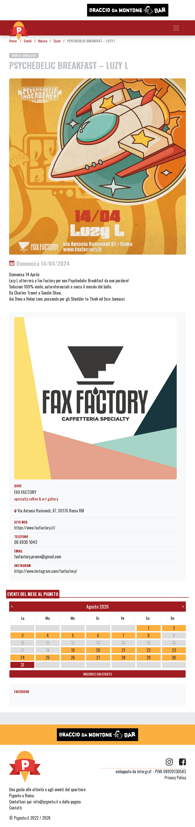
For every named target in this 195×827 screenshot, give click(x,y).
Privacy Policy (175, 777)
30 (174, 657)
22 (149, 650)
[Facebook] (182, 762)
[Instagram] (172, 762)
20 (98, 650)
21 (123, 650)
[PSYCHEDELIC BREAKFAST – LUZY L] (97, 166)
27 (98, 657)
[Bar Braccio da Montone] (127, 10)
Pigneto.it (21, 818)
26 (73, 657)
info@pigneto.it (45, 802)
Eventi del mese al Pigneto (32, 594)
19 (73, 650)
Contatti (15, 808)
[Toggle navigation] (176, 28)
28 (123, 657)
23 (174, 650)
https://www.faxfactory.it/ (34, 528)
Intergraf (144, 771)
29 (149, 657)
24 (22, 657)
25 (48, 657)
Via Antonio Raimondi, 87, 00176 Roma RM (50, 511)
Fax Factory (25, 492)
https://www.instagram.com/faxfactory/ (45, 571)
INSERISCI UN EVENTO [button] (97, 674)
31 (22, 665)
